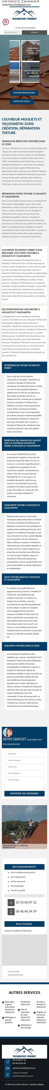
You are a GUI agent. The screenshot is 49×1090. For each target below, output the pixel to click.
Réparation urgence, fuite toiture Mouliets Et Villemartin (10, 1007)
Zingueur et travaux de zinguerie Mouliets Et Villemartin (41, 1017)
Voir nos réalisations (24, 93)
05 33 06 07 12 (12, 1)
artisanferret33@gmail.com (16, 5)
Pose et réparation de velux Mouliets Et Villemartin (25, 1015)
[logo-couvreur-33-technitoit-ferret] (24, 14)
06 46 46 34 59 (31, 1)
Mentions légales (37, 1085)
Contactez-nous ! (22, 102)
